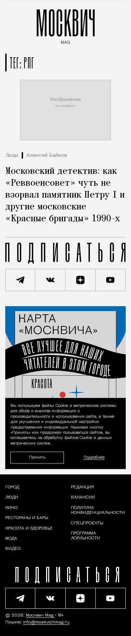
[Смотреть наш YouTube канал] (111, 280)
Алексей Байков (47, 155)
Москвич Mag (40, 615)
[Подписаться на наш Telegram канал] (20, 280)
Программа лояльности (85, 535)
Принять (37, 457)
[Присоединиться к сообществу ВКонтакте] (50, 280)
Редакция (82, 487)
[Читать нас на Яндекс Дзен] (81, 280)
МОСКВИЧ (65, 25)
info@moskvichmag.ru (46, 622)
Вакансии (83, 497)
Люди (11, 155)
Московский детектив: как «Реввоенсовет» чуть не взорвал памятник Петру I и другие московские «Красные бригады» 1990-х (65, 195)
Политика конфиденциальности (98, 510)
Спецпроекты (87, 523)
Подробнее (94, 457)
